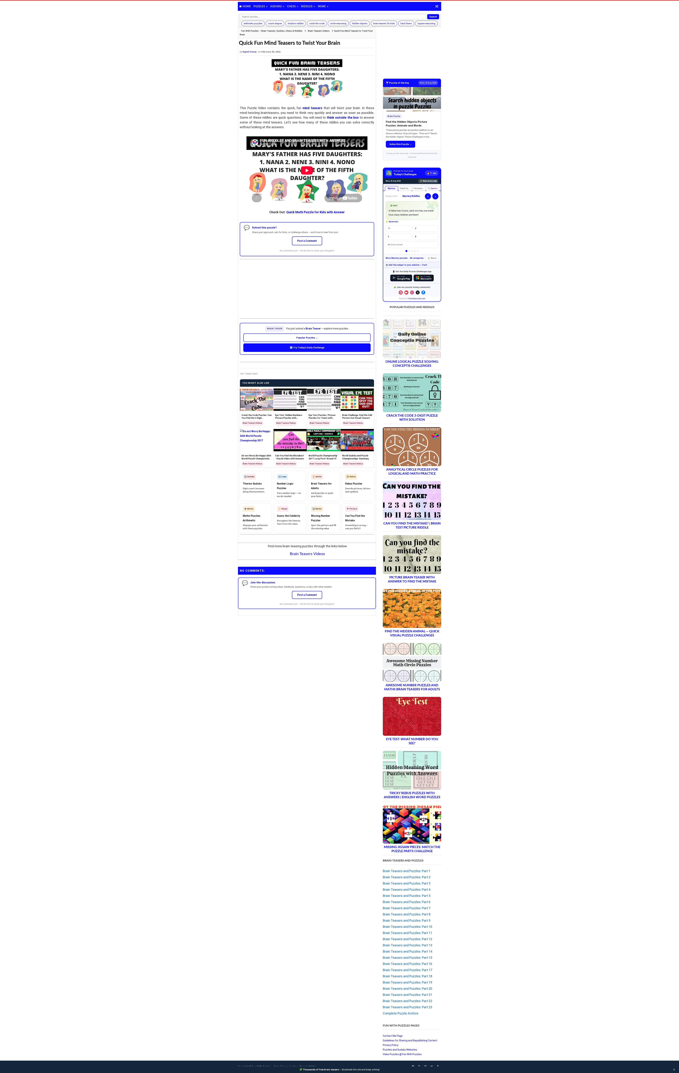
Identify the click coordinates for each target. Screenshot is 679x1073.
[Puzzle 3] (412, 251)
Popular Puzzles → (307, 337)
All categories (416, 258)
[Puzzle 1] (406, 251)
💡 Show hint (392, 222)
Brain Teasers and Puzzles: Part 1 (406, 871)
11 (389, 228)
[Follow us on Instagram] (412, 292)
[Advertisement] (307, 286)
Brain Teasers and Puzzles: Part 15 (407, 957)
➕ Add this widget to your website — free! (406, 265)
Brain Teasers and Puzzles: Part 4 (406, 889)
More (322, 6)
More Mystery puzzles (397, 258)
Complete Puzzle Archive (400, 1013)
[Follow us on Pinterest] (401, 292)
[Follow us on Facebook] (423, 292)
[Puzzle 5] (418, 251)
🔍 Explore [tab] (432, 188)
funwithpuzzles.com (416, 299)
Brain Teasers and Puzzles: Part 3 (406, 883)
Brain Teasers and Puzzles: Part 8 (406, 914)
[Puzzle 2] (409, 251)
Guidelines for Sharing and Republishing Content (410, 1040)
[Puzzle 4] (415, 251)
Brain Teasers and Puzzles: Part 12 (407, 939)
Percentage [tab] (419, 188)
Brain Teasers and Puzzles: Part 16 (407, 964)
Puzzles (259, 6)
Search (433, 16)
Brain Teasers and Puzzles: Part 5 (406, 896)
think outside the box (343, 117)
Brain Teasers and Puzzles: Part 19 (407, 982)
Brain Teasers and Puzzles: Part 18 (407, 976)
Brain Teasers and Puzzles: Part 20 (407, 988)
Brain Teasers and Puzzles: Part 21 (407, 995)
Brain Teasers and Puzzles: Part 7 (406, 908)
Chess (291, 6)
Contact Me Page (393, 1035)
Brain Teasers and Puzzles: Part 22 (407, 1001)
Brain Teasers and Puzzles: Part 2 (406, 877)
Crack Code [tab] (405, 188)
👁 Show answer (395, 244)
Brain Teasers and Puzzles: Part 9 (406, 920)
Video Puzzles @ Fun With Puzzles (402, 1054)
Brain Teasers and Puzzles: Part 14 (407, 951)
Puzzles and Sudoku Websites (400, 1049)
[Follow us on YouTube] (406, 292)
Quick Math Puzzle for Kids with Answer (315, 212)
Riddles (307, 6)
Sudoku (276, 6)
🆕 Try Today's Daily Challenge (307, 347)
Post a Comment (307, 240)
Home (247, 6)
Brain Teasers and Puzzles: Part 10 (407, 927)
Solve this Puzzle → (400, 144)
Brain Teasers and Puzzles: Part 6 (406, 902)
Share (433, 258)
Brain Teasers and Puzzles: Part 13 (407, 945)
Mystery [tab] (391, 188)
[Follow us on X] (418, 292)
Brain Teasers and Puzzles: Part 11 (407, 933)
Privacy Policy (390, 1045)
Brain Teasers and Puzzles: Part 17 (407, 970)
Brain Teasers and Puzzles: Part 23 (407, 1007)
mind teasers (312, 108)
